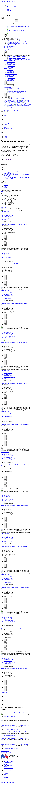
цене (5, 162)
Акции (5, 187)
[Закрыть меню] (5, 35)
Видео (5, 127)
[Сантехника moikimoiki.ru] (8, 1)
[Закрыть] (2, 18)
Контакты (9, 13)
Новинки (6, 185)
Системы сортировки (10, 46)
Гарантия (9, 10)
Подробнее (3, 207)
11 (4, 703)
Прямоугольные (11, 64)
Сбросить (3, 191)
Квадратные (10, 63)
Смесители (16, 38)
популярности (7, 159)
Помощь (6, 126)
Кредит (8, 9)
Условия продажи (8, 118)
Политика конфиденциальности (9, 779)
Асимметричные (11, 62)
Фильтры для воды (9, 49)
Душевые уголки (9, 68)
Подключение (10, 7)
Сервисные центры (8, 120)
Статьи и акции (8, 3)
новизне (6, 160)
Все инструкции (6, 751)
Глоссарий (6, 124)
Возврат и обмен (8, 128)
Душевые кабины (9, 60)
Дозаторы (7, 47)
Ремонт (8, 11)
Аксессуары (23, 85)
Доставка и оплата (11, 6)
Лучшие (6, 186)
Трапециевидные (11, 66)
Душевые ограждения (10, 74)
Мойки (19, 23)
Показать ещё (4, 692)
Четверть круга (10, 67)
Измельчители (8, 50)
